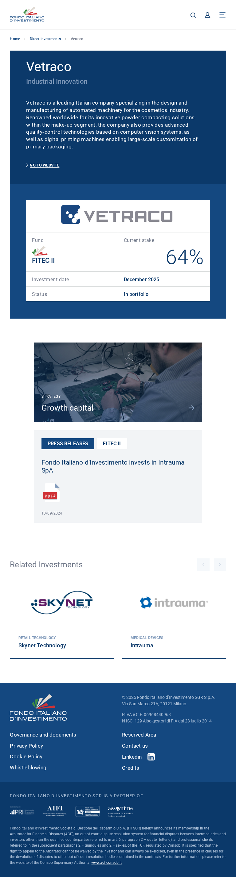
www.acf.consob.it (106, 862)
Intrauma (142, 645)
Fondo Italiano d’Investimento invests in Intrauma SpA (112, 466)
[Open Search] (193, 15)
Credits (130, 768)
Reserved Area (139, 734)
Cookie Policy (26, 756)
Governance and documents (43, 734)
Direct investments (45, 39)
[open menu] (222, 15)
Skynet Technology (42, 645)
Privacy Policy (26, 746)
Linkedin (132, 757)
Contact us (135, 746)
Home (15, 39)
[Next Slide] (220, 564)
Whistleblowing (28, 767)
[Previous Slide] (203, 564)
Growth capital (67, 407)
